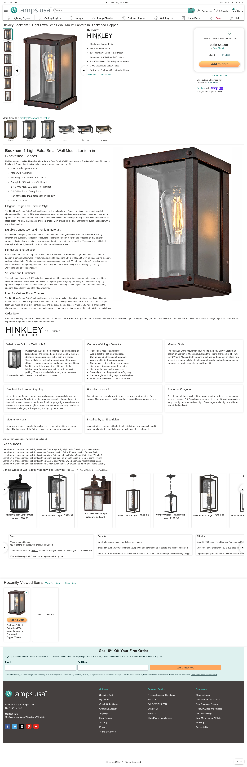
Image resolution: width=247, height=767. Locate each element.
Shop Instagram (203, 695)
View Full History (53, 583)
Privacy (103, 727)
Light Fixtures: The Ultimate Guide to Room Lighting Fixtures (74, 458)
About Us (224, 2)
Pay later (201, 88)
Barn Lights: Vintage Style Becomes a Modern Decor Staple (74, 461)
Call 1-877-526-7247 (157, 704)
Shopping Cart (106, 695)
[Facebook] (7, 726)
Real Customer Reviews (207, 704)
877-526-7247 (10, 2)
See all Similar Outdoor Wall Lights (94, 470)
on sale (35, 551)
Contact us (35, 556)
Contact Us (237, 2)
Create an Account (108, 709)
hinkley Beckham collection (35, 118)
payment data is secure (156, 548)
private (138, 548)
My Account (105, 699)
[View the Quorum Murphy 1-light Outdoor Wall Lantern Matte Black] (19, 493)
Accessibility (202, 727)
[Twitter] (14, 726)
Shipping (103, 713)
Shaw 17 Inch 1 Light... (128, 515)
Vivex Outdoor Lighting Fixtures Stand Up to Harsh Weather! (74, 455)
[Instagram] (21, 726)
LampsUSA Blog (203, 713)
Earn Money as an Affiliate (208, 718)
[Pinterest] (29, 726)
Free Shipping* (117, 2)
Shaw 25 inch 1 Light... (52, 515)
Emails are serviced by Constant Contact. (204, 675)
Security (103, 722)
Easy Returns (105, 718)
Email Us (152, 699)
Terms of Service (107, 732)
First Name (82, 662)
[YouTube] (36, 726)
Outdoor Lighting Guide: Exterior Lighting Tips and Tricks (72, 452)
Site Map (200, 722)
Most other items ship (206, 548)
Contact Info (11, 714)
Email (8, 662)
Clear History (71, 583)
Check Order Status (108, 704)
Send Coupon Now (185, 668)
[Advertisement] (76, 751)
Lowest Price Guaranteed (208, 699)
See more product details (99, 74)
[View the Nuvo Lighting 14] (95, 492)
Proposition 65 (40, 439)
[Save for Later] (229, 33)
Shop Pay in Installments (160, 718)
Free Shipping (219, 48)
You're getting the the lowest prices (25, 545)
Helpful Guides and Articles (209, 709)
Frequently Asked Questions (161, 695)
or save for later (219, 75)
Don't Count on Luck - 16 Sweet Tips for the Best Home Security (76, 464)
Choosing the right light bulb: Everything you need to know (73, 449)
